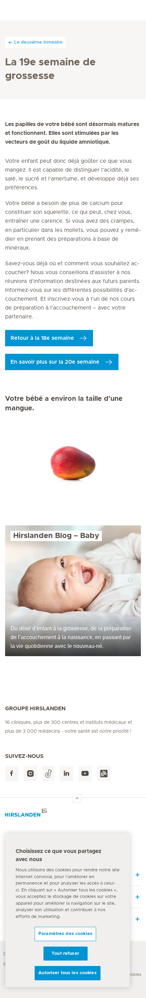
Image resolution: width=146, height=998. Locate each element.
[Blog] (104, 773)
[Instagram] (30, 773)
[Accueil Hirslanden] (73, 815)
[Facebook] (11, 773)
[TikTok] (48, 773)
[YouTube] (85, 773)
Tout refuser (65, 953)
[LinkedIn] (66, 773)
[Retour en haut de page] (77, 798)
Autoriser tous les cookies (67, 973)
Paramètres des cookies (65, 934)
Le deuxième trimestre (38, 42)
